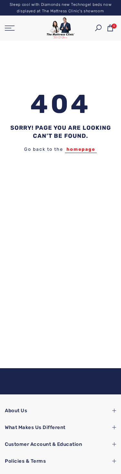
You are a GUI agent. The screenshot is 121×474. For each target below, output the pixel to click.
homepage (80, 149)
